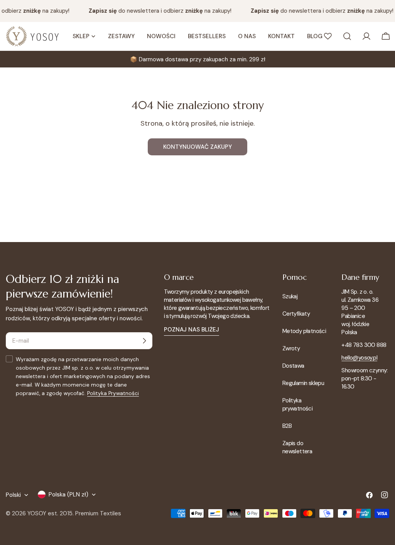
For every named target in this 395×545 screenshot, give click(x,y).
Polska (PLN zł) (68, 494)
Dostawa (293, 366)
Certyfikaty (296, 314)
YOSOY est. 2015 (50, 513)
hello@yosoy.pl (359, 358)
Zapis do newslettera (297, 447)
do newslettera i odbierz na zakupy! (157, 11)
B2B (287, 426)
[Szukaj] (347, 36)
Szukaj (289, 296)
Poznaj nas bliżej (191, 329)
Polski (13, 495)
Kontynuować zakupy (197, 147)
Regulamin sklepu (303, 383)
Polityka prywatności (297, 404)
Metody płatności (304, 331)
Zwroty (291, 348)
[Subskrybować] (144, 340)
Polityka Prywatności (113, 393)
